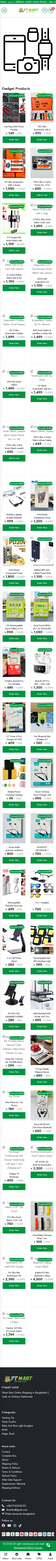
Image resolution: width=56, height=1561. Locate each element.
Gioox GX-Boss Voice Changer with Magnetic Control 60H (42, 796)
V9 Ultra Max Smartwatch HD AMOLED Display (14, 1275)
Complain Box (9, 1456)
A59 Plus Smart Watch (14, 383)
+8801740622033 (16, 1506)
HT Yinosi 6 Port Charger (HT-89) (14, 738)
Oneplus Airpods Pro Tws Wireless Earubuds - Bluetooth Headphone (14, 685)
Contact (6, 1452)
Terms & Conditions (12, 1472)
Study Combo (9, 1422)
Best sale (17, 1558)
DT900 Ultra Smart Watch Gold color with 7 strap (42, 222)
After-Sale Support (11, 1480)
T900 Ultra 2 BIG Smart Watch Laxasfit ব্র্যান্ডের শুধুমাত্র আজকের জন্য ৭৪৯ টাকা (14, 450)
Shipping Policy (10, 1464)
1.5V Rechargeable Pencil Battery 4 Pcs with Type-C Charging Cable (14, 630)
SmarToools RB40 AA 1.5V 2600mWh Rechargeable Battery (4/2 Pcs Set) (42, 630)
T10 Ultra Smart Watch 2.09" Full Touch (14, 1220)
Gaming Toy (8, 1417)
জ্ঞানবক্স (4, 1430)
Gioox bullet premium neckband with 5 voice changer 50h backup (14, 852)
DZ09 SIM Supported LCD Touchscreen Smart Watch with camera (42, 283)
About (5, 1460)
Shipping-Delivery (11, 1488)
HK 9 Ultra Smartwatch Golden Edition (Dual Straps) (14, 333)
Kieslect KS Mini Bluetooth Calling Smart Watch (42, 1275)
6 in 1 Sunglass (42, 902)
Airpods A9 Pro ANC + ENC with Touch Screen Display (42, 685)
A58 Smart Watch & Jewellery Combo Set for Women (42, 333)
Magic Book (8, 1434)
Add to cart (42, 195)
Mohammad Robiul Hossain (28, 1548)
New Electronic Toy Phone (14, 1104)
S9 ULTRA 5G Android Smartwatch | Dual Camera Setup (42, 1164)
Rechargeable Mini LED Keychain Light (42, 959)
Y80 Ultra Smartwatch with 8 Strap (42, 129)
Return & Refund (11, 1468)
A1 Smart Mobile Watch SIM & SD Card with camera (14, 278)
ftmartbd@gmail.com (16, 1510)
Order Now (14, 139)
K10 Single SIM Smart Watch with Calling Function (14, 240)
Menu (6, 1558)
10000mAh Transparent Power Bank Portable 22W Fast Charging (42, 519)
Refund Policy (9, 1476)
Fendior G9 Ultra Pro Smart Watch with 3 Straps (14, 1331)
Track (50, 1558)
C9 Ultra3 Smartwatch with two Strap (42, 388)
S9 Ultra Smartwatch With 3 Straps (14, 183)
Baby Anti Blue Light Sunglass (17, 1426)
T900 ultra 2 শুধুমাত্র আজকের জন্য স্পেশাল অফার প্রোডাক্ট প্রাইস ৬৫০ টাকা (42, 186)
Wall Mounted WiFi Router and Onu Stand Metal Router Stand (42, 1018)
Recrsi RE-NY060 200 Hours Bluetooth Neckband (42, 1127)
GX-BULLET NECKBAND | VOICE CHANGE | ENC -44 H (42, 852)
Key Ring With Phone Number (14, 128)
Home (28, 1558)
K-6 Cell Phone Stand (14, 959)
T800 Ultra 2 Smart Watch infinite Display (42, 439)
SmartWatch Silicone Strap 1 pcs (42, 1237)
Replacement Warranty (14, 1484)
